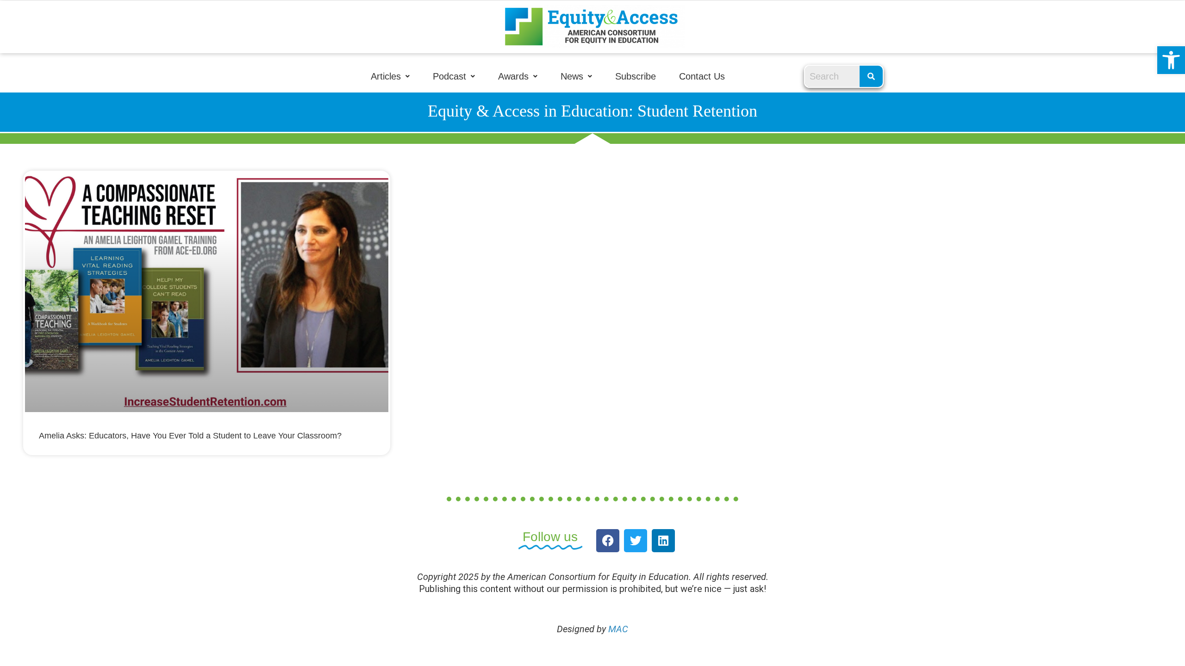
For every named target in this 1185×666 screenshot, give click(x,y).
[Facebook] (607, 540)
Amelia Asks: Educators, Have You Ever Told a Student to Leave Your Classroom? (190, 435)
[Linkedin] (663, 540)
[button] (1171, 60)
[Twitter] (635, 540)
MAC (618, 629)
